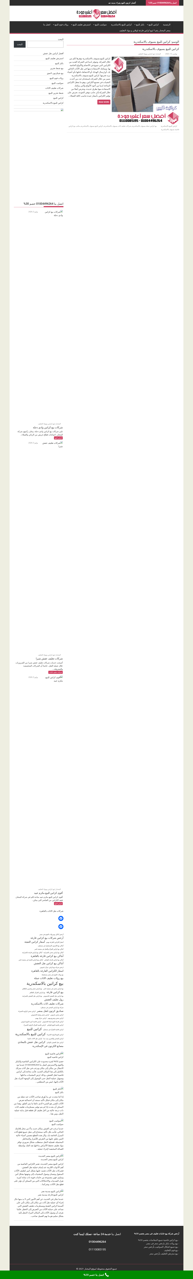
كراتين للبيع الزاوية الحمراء (55, 1035)
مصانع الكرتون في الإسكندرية (47, 1046)
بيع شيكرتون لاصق (55, 73)
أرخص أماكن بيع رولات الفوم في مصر (51, 934)
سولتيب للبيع (101, 24)
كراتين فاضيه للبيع (55, 1057)
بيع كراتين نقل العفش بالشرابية (32, 996)
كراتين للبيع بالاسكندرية (121, 24)
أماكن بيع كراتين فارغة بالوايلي (53, 960)
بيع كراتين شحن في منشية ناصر (53, 989)
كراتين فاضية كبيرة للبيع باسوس (31, 1022)
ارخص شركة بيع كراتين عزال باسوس (51, 967)
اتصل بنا (46, 24)
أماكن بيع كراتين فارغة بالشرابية (32, 952)
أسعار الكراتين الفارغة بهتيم (54, 942)
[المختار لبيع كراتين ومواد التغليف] (176, 24)
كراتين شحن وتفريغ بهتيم (55, 1018)
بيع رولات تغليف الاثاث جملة (48, 978)
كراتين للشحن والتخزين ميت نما (53, 1039)
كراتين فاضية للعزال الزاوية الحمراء (35, 1025)
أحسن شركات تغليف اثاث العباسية (140, 2)
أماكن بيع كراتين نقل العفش (48, 963)
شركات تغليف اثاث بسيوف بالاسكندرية (117, 126)
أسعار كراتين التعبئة (34, 941)
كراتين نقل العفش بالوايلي (55, 1042)
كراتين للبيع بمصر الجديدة (52, 1159)
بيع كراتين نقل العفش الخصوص (53, 996)
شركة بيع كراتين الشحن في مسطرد (52, 1007)
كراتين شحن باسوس (56, 1015)
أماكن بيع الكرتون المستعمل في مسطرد (50, 946)
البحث (60, 39)
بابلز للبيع (140, 24)
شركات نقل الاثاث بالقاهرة (51, 910)
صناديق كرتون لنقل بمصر (50, 1011)
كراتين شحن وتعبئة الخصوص (40, 1015)
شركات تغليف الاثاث (54, 88)
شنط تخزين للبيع (56, 92)
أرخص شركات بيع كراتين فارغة (47, 937)
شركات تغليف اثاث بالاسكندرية (47, 1003)
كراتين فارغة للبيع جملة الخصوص (52, 1022)
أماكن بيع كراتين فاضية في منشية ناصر (31, 960)
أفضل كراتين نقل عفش (53, 53)
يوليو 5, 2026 (33, 211)
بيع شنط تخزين (56, 68)
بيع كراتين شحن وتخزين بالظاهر (32, 989)
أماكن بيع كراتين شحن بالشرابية (53, 952)
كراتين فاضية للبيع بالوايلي (55, 1025)
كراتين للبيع (154, 24)
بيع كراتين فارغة (54, 992)
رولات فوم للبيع (61, 24)
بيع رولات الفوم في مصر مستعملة (52, 975)
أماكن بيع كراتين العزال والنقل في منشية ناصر (48, 949)
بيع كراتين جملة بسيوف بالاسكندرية (144, 126)
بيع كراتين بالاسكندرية (45, 983)
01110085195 (97, 1249)
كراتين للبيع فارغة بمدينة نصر (50, 1194)
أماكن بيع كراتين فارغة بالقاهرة (47, 956)
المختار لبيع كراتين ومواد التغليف (149, 54)
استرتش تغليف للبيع (82, 24)
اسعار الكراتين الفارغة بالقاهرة (47, 970)
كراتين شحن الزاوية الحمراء (27, 1011)
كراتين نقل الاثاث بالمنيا (35, 1039)
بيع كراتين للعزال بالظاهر (37, 992)
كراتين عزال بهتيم (40, 1018)
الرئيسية (166, 24)
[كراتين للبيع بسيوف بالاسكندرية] (145, 58)
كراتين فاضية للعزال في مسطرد (53, 1029)
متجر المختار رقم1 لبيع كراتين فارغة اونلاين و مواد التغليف (144, 30)
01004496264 (97, 1242)
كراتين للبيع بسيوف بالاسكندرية (160, 49)
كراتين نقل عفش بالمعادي (31, 1042)
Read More (104, 102)
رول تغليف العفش (53, 999)
